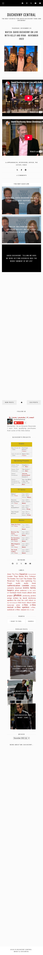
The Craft (19, 579)
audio (18, 583)
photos (18, 595)
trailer (34, 602)
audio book (30, 583)
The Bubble (11, 579)
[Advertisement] (21, 846)
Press (16, 495)
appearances (12, 162)
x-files (25, 605)
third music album (24, 602)
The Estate (28, 579)
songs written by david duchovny (21, 598)
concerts (10, 588)
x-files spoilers (22, 607)
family (33, 588)
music (19, 593)
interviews (23, 162)
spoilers (10, 600)
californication (13, 585)
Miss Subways (30, 576)
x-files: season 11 (22, 610)
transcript (10, 605)
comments (21, 175)
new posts (9, 402)
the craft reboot (27, 600)
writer (18, 605)
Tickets (24, 451)
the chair (17, 600)
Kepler (31, 162)
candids (25, 585)
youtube (21, 417)
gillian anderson (21, 590)
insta (14, 417)
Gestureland (32, 574)
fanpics (10, 590)
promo (33, 596)
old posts (34, 402)
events (26, 588)
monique (13, 593)
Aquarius (23, 574)
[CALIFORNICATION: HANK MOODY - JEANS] (23, 729)
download (18, 588)
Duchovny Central (21, 14)
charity (33, 586)
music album (27, 593)
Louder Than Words (15, 576)
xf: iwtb (31, 609)
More (26, 466)
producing (26, 596)
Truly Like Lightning (24, 581)
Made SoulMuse (21, 951)
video (24, 165)
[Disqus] (21, 305)
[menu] (3, 3)
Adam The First (13, 574)
